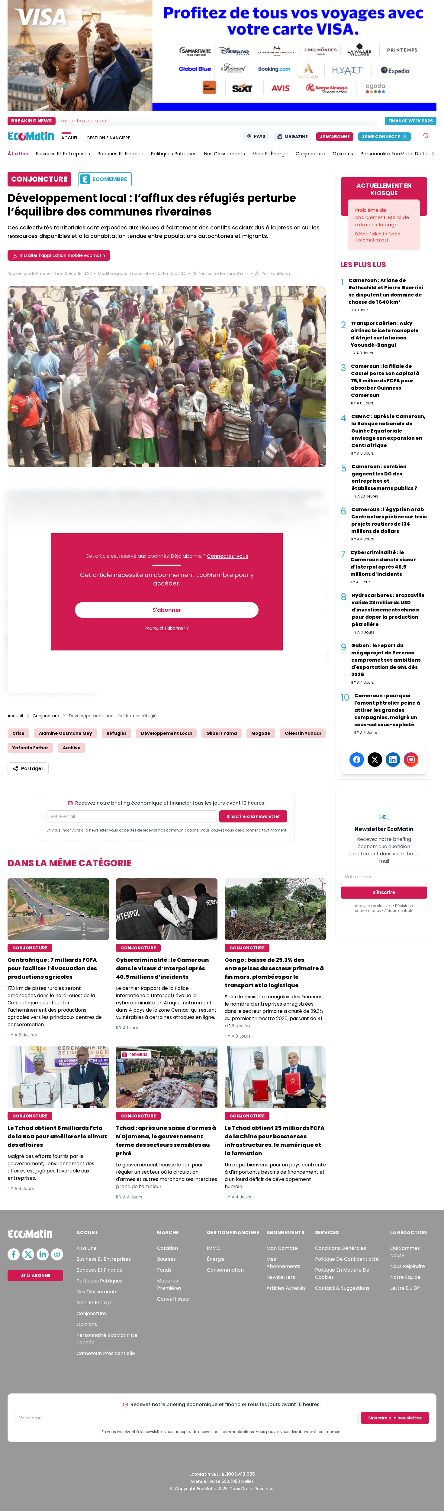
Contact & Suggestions (342, 1288)
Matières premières (169, 1284)
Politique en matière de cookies (342, 1273)
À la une (86, 1248)
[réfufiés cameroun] (167, 376)
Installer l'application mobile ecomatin (62, 255)
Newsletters (280, 1277)
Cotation (167, 1248)
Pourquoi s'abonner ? (167, 628)
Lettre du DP (405, 1288)
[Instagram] (411, 759)
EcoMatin (280, 274)
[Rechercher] (426, 135)
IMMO (213, 1248)
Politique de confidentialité (347, 1259)
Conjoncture (46, 716)
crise (18, 733)
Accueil (15, 716)
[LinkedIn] (393, 759)
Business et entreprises (103, 1259)
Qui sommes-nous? (406, 1252)
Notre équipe (405, 1277)
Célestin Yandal (303, 733)
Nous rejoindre (407, 1266)
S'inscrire (384, 892)
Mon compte (282, 1248)
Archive (72, 748)
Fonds (164, 1269)
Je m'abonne (335, 137)
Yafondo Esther (30, 748)
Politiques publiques (99, 1280)
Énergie (216, 1259)
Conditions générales (340, 1248)
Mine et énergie (94, 1302)
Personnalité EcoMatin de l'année (106, 1339)
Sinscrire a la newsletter (253, 816)
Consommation (225, 1269)
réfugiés (117, 733)
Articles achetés (286, 1288)
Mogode (260, 733)
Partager (32, 768)
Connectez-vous (227, 556)
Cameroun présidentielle (105, 1353)
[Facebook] (356, 759)
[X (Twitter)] (375, 759)
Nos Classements (96, 1291)
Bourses (166, 1259)
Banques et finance (99, 1269)
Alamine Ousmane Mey (65, 733)
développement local (166, 733)
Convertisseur (173, 1298)
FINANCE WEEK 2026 (410, 121)
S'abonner (167, 610)
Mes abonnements (283, 1263)
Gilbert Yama (221, 733)
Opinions (86, 1324)
